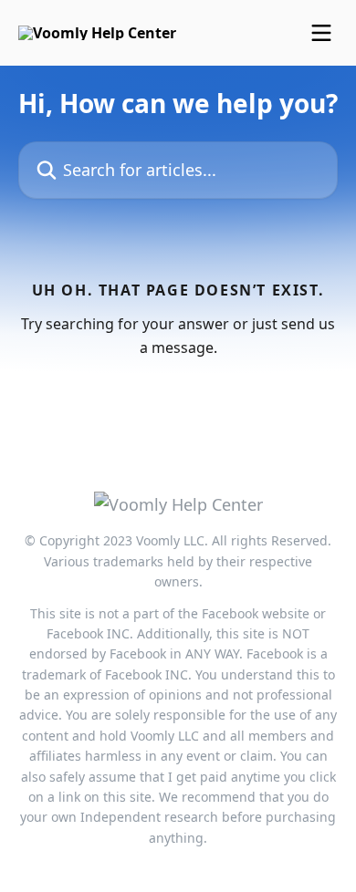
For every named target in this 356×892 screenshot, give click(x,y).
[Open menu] (321, 33)
